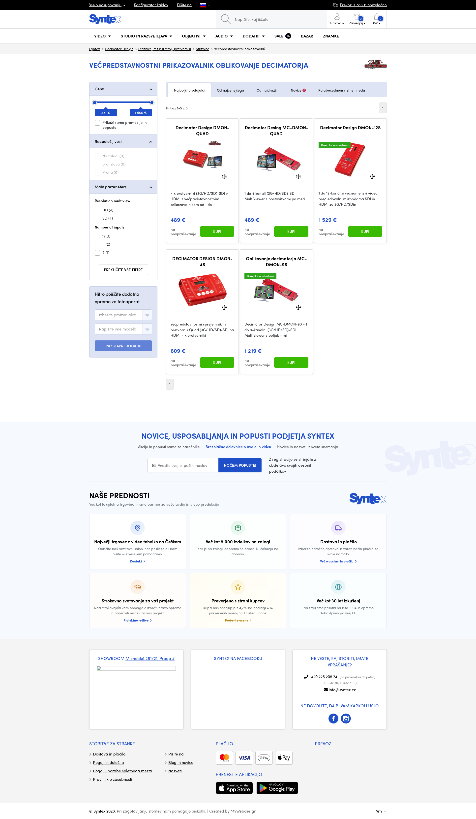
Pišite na (184, 4)
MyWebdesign (243, 811)
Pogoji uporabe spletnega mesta (122, 771)
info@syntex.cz (342, 689)
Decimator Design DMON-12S (350, 128)
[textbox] (117, 314)
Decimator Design (119, 48)
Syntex (94, 48)
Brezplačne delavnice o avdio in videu (238, 446)
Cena (99, 89)
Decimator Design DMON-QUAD (202, 130)
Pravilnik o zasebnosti (112, 779)
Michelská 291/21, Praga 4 (150, 658)
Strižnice (202, 48)
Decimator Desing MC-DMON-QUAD (276, 130)
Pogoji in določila (108, 762)
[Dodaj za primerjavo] (224, 176)
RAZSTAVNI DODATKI (123, 346)
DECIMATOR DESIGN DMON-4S (202, 261)
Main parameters (110, 187)
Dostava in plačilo (109, 754)
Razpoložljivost (108, 141)
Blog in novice (180, 762)
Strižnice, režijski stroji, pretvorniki (164, 48)
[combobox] (123, 314)
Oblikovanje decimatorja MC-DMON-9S (276, 261)
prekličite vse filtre (123, 269)
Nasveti (175, 771)
